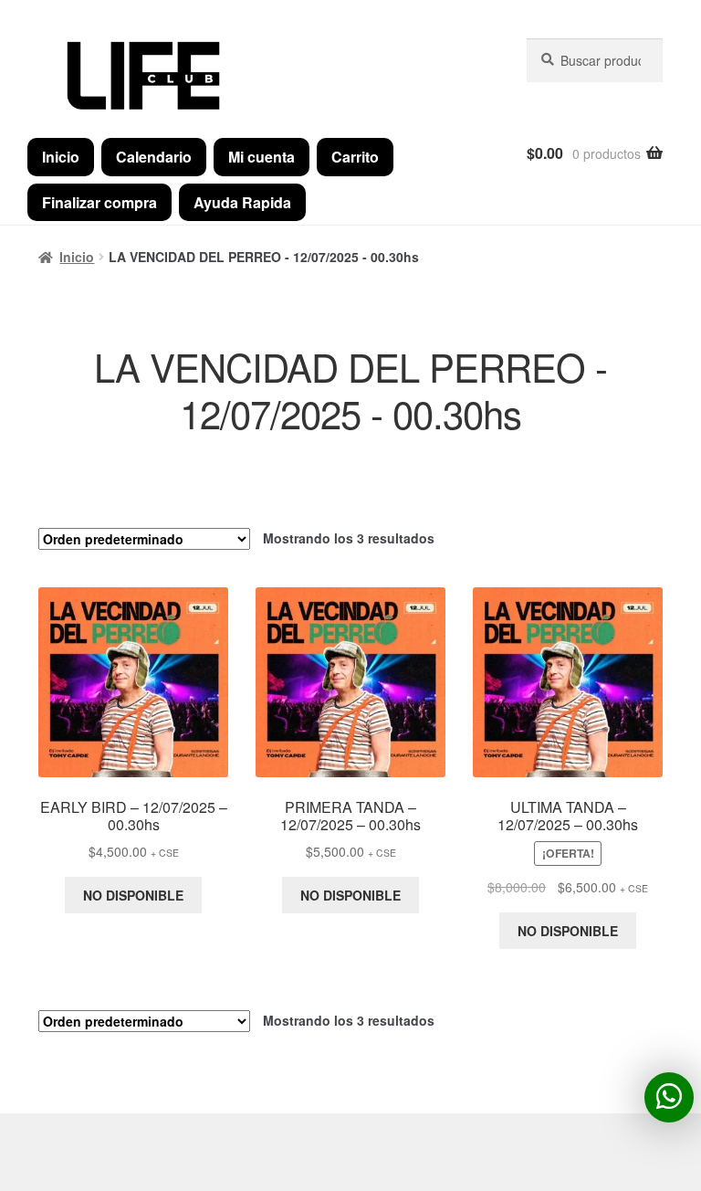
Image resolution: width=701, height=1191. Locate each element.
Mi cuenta (261, 156)
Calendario (154, 156)
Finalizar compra (99, 202)
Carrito (355, 156)
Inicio (60, 156)
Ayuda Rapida (242, 202)
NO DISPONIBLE (133, 895)
